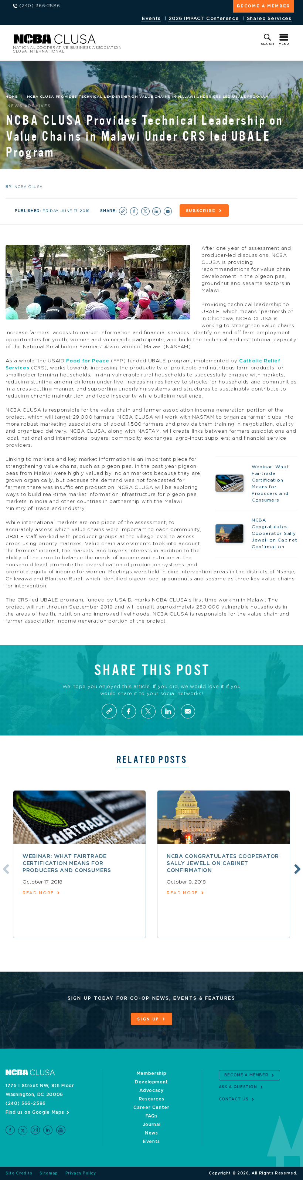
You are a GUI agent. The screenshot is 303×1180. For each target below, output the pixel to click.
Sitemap (49, 1173)
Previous (4, 868)
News (151, 1133)
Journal (152, 1124)
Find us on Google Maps (35, 1112)
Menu (284, 44)
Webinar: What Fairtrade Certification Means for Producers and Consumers (67, 863)
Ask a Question (238, 1087)
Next (296, 868)
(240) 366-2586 (26, 1103)
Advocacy (151, 1090)
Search (267, 44)
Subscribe (201, 211)
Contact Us (234, 1099)
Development (151, 1082)
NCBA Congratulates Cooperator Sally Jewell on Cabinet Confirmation (223, 863)
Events (151, 18)
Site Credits (19, 1173)
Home (12, 96)
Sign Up (148, 1019)
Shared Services (269, 18)
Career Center (151, 1107)
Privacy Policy (80, 1173)
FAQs (152, 1116)
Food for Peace (87, 361)
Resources (151, 1099)
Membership (152, 1073)
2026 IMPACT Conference (203, 18)
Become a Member (263, 6)
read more (38, 893)
